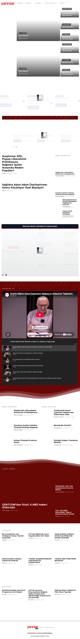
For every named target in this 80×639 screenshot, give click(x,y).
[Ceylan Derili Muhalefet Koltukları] (58, 213)
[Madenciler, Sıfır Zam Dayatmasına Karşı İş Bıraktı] (66, 478)
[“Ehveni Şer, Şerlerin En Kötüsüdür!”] (13, 240)
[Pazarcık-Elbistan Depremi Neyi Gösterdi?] (32, 245)
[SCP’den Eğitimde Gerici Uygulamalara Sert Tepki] (40, 546)
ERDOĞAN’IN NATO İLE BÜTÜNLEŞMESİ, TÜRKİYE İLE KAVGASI (69, 202)
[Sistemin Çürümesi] (32, 256)
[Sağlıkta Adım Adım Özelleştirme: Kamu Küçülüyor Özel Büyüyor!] (26, 205)
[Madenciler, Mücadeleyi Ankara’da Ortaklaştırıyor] (66, 164)
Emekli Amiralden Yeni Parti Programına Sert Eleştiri (13, 591)
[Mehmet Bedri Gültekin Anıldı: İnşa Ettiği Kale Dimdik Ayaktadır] (66, 548)
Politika (58, 516)
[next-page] (4, 112)
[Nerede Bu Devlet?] (67, 88)
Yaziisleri (3, 101)
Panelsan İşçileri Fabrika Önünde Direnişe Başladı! (64, 193)
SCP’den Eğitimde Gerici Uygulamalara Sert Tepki (38, 535)
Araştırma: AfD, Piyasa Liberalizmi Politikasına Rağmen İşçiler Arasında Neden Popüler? (14, 163)
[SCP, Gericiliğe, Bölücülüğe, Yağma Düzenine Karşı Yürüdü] (66, 502)
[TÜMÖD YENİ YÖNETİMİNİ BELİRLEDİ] (66, 571)
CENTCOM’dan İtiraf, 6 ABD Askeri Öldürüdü (24, 506)
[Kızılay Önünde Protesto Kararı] (7, 445)
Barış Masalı (4, 98)
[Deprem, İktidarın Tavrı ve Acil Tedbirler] (59, 235)
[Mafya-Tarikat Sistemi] (59, 267)
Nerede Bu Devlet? (62, 98)
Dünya (4, 173)
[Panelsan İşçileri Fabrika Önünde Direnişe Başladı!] (66, 185)
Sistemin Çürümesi (43, 254)
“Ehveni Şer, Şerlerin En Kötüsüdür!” (13, 252)
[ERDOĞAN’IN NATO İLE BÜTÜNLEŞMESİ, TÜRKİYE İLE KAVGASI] (58, 202)
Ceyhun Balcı (66, 24)
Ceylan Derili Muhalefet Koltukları (67, 212)
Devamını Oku (6, 105)
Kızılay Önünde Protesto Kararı (25, 441)
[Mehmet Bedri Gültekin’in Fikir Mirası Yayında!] (66, 602)
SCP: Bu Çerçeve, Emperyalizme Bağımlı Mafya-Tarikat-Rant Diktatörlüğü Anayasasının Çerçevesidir (39, 593)
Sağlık (4, 190)
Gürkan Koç (66, 206)
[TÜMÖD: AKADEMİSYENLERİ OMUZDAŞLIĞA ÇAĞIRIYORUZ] (40, 573)
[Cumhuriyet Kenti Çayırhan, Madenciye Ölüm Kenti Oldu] (70, 11)
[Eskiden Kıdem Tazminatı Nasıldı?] (47, 445)
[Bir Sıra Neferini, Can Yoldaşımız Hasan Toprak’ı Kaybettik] (13, 548)
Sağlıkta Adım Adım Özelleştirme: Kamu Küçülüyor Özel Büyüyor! (24, 186)
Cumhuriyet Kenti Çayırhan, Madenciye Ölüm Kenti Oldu (64, 412)
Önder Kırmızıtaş (67, 216)
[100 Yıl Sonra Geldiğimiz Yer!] (32, 267)
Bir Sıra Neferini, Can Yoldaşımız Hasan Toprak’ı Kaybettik (13, 536)
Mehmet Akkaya (67, 8)
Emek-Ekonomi (60, 175)
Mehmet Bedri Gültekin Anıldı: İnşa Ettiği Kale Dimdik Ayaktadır (64, 536)
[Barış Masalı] (38, 23)
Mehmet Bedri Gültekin (12, 247)
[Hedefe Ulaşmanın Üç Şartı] (59, 256)
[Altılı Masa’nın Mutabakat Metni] (59, 245)
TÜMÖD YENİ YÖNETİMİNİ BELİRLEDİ (65, 560)
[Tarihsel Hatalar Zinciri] (47, 128)
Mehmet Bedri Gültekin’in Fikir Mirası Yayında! (65, 591)
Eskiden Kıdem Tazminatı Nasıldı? (66, 441)
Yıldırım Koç (66, 34)
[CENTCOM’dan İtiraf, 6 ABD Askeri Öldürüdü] (26, 486)
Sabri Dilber (41, 141)
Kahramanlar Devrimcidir (67, 137)
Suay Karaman (23, 33)
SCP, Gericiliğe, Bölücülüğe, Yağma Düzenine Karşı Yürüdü (64, 512)
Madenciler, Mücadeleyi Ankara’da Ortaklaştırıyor (65, 173)
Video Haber (6, 510)
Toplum (4, 540)
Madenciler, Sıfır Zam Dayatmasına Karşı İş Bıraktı (64, 488)
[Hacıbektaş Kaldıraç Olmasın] (23, 128)
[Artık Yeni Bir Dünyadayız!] (32, 235)
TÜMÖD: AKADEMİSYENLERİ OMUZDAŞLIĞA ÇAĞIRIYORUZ (39, 560)
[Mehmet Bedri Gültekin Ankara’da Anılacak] (13, 571)
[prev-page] (1, 112)
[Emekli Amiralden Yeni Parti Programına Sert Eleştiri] (13, 602)
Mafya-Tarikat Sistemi (71, 264)
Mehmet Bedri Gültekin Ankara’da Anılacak (11, 560)
